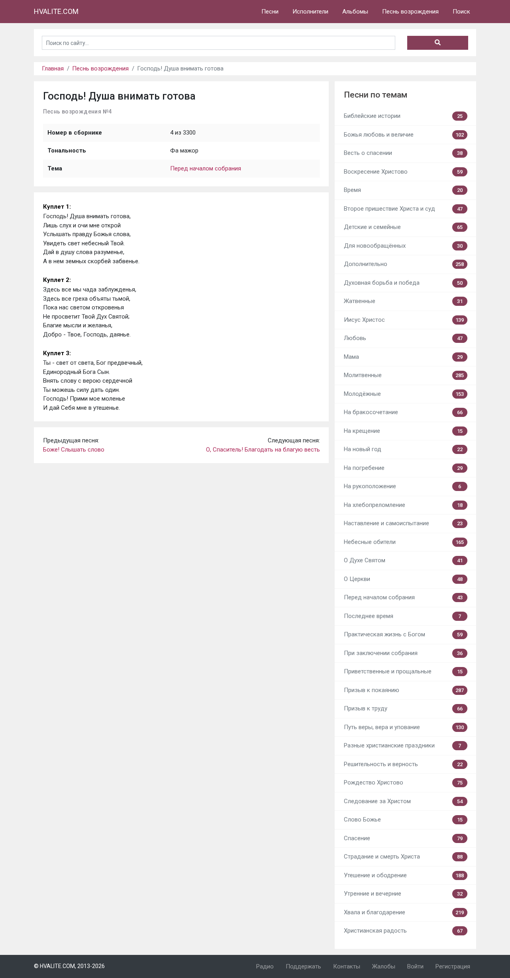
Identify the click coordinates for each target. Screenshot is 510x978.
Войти (415, 966)
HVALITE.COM (56, 11)
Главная (53, 68)
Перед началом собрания (205, 168)
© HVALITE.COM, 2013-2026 (69, 966)
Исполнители (310, 11)
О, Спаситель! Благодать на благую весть (263, 449)
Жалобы (383, 966)
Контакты (346, 966)
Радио (265, 966)
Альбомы (355, 11)
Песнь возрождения (410, 11)
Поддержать (303, 966)
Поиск (461, 11)
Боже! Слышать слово (73, 449)
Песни (270, 11)
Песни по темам (375, 95)
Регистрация (452, 966)
